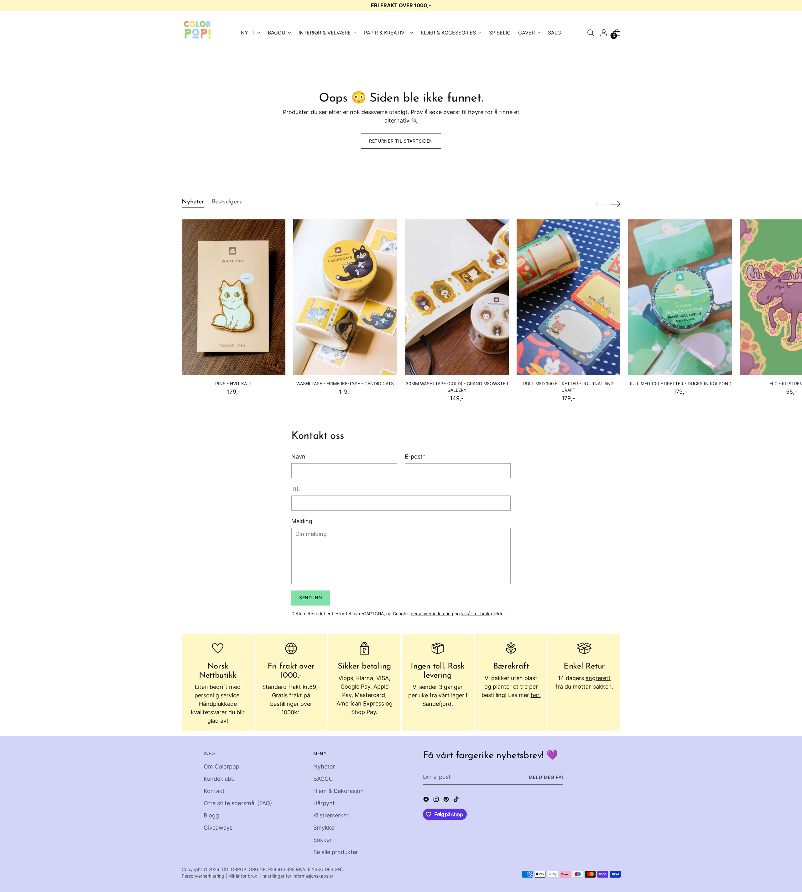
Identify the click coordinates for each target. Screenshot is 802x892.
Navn (298, 456)
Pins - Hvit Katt (233, 383)
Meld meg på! (546, 777)
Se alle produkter (335, 852)
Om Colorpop (221, 766)
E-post (415, 456)
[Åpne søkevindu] (590, 32)
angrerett (598, 678)
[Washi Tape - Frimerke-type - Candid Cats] (345, 297)
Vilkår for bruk (242, 876)
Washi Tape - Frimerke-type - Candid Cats (345, 383)
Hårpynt (324, 803)
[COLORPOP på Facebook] (426, 800)
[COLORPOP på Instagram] (436, 800)
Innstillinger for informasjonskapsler (297, 876)
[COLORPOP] (197, 32)
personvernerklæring (432, 613)
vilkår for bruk (475, 613)
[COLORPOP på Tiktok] (457, 800)
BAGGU (323, 778)
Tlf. (295, 488)
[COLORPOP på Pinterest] (446, 800)
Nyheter (324, 766)
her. (536, 695)
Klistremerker (331, 815)
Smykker (324, 827)
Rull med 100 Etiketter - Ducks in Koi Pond (680, 383)
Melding (301, 521)
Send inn (310, 597)
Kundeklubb (219, 778)
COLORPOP (234, 869)
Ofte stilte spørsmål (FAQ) (238, 803)
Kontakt (214, 791)
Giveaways (218, 827)
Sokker (322, 840)
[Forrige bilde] (600, 204)
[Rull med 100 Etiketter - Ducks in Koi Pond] (680, 297)
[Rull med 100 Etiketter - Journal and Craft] (568, 297)
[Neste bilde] (615, 204)
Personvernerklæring (203, 876)
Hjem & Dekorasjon (338, 791)
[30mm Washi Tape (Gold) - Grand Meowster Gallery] (457, 297)
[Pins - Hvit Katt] (233, 297)
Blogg (211, 815)
